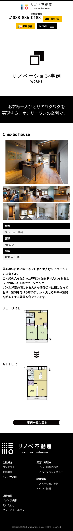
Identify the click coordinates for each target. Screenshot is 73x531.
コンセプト (9, 467)
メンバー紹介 (10, 476)
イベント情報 (43, 488)
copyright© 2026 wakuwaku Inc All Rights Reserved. (36, 526)
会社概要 (7, 472)
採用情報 (7, 495)
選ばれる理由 (43, 462)
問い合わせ (9, 505)
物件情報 (41, 479)
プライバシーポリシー (15, 510)
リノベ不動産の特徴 (47, 467)
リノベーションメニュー (49, 472)
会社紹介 (7, 462)
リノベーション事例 (47, 483)
